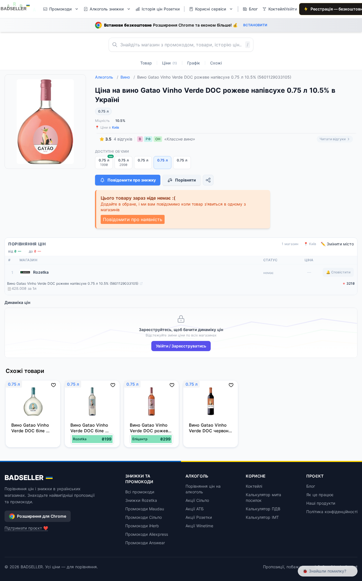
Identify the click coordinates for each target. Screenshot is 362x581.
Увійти (291, 9)
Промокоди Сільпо (143, 517)
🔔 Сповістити (338, 272)
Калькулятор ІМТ (262, 517)
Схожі (216, 63)
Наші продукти (320, 503)
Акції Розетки (199, 517)
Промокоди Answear (145, 542)
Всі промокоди (139, 491)
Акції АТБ (195, 508)
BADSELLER (24, 478)
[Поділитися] (208, 180)
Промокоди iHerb (142, 525)
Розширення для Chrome (41, 516)
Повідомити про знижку (131, 180)
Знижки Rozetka (141, 500)
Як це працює (320, 494)
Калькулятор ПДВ (263, 508)
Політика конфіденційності (331, 511)
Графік (193, 63)
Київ (115, 127)
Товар (146, 63)
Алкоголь (106, 77)
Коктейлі (254, 486)
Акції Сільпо (197, 500)
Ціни (169, 63)
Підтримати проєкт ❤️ (26, 528)
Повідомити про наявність (132, 219)
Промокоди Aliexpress (146, 534)
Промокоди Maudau (144, 508)
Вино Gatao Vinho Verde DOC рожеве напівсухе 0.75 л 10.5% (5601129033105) (72, 283)
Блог (310, 486)
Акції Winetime (199, 525)
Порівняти (185, 180)
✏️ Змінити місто (337, 243)
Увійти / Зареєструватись (181, 346)
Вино (127, 77)
